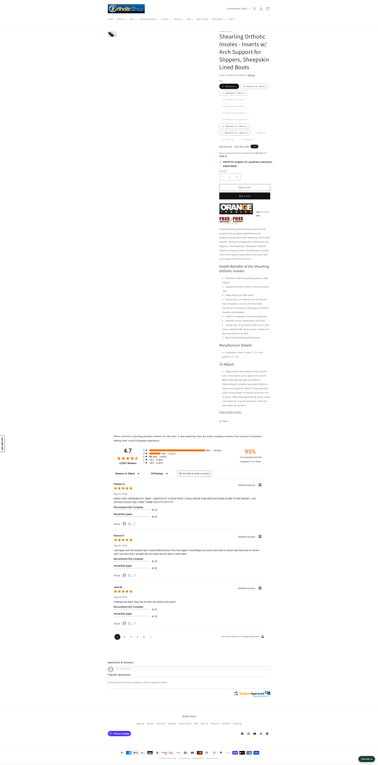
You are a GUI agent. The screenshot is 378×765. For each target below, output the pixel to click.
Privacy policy (184, 758)
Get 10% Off (2, 443)
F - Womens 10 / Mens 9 (235, 113)
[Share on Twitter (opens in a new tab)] (129, 524)
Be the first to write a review (194, 473)
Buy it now (244, 196)
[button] (121, 19)
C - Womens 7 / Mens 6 (233, 93)
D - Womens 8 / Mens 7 (235, 100)
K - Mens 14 (229, 140)
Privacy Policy (184, 723)
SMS (196, 723)
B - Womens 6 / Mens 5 (254, 86)
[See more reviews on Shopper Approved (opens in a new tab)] (134, 524)
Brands (150, 723)
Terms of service (212, 758)
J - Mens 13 (262, 133)
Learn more (230, 165)
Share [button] (225, 421)
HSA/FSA (226, 723)
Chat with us (366, 759)
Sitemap (140, 723)
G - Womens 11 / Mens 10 (236, 120)
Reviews (172, 723)
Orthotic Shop (170, 758)
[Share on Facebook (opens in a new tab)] (124, 524)
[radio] (189, 450)
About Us (161, 723)
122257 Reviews (130, 463)
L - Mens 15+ (248, 140)
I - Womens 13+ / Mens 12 (235, 133)
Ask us (251, 75)
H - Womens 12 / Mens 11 (234, 126)
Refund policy (198, 758)
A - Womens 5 (229, 86)
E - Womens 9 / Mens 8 (235, 107)
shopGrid (237, 723)
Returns (204, 723)
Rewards (215, 723)
